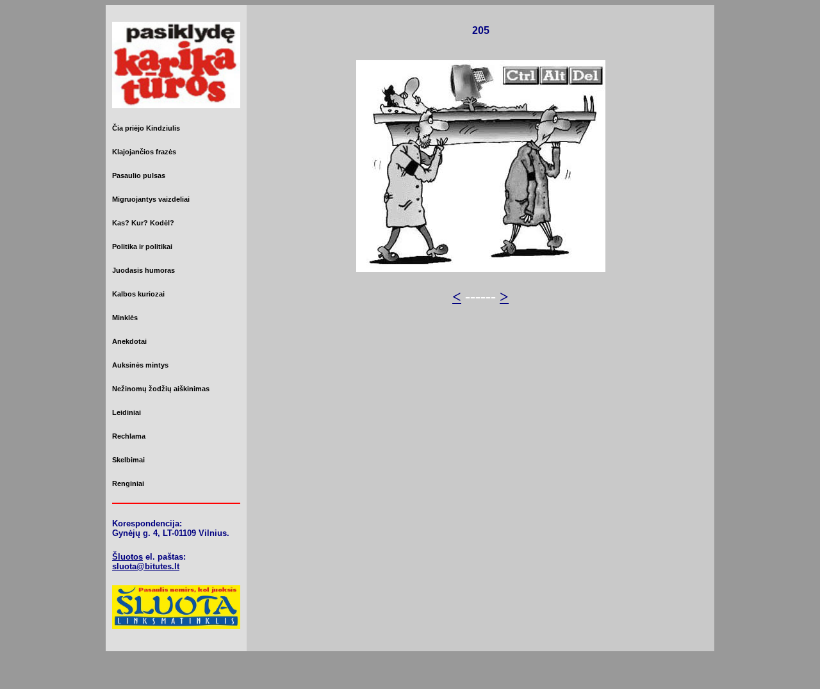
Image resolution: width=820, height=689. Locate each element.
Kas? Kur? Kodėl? (143, 223)
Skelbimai (128, 460)
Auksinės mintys (140, 365)
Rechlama (128, 436)
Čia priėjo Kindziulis (146, 128)
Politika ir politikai (142, 246)
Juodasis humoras (143, 270)
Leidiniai (126, 412)
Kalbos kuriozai (138, 294)
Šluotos (127, 557)
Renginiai (128, 483)
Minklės (125, 317)
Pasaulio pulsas (138, 175)
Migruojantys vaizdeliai (151, 199)
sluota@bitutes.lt (145, 566)
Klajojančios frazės (144, 152)
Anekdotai (129, 341)
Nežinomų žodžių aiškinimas (160, 389)
